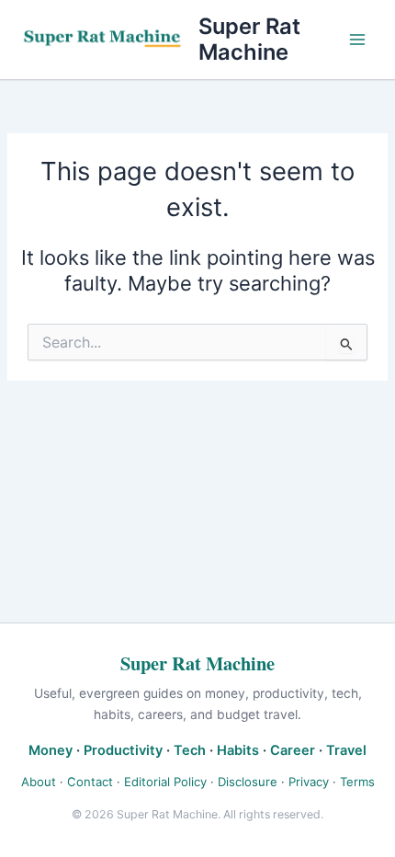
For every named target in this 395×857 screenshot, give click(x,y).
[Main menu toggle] (357, 39)
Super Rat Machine (249, 39)
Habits (238, 750)
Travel (346, 750)
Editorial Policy (165, 781)
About (38, 781)
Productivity (123, 750)
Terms (357, 781)
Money (50, 750)
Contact (90, 781)
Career (292, 750)
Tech (190, 750)
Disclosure (247, 781)
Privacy (308, 781)
